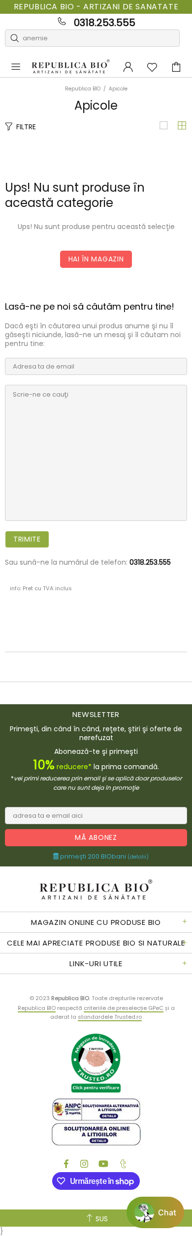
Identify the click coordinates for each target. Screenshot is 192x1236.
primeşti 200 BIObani (104, 856)
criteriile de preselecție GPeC (123, 1008)
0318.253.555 (104, 22)
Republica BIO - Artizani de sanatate (96, 6)
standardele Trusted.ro (110, 1017)
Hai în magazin (96, 259)
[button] (155, 1212)
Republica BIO (71, 67)
